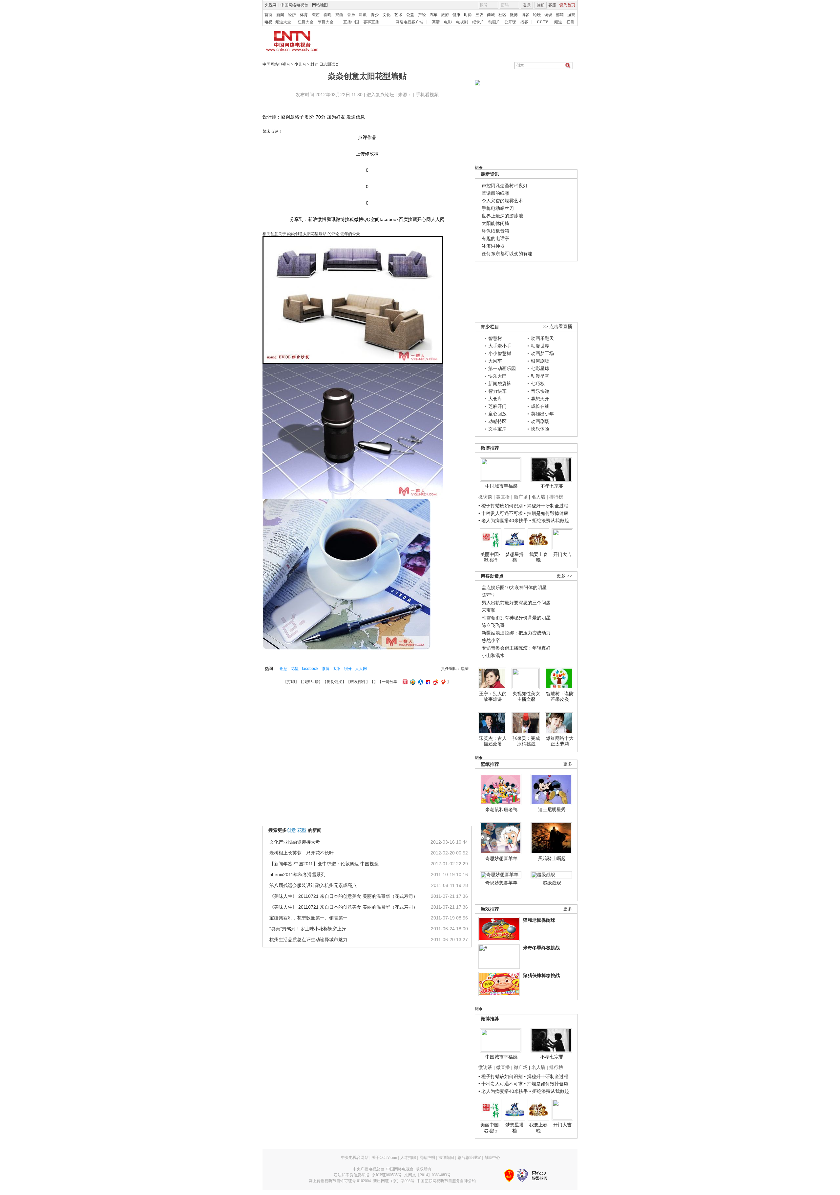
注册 (541, 5)
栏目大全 (305, 22)
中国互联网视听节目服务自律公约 (446, 1181)
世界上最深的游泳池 (502, 215)
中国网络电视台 (294, 5)
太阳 (337, 668)
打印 (291, 681)
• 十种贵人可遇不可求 (501, 513)
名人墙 (538, 496)
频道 (558, 22)
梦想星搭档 (514, 557)
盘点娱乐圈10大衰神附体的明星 (514, 587)
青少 (375, 14)
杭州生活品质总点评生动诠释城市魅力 (308, 939)
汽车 (433, 14)
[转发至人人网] (419, 681)
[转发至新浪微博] (434, 681)
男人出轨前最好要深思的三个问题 (516, 602)
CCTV (542, 22)
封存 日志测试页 (324, 64)
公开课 (510, 22)
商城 (491, 14)
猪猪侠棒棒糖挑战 (541, 975)
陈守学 (488, 595)
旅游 (445, 14)
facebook (310, 668)
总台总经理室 (469, 1157)
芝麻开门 (497, 406)
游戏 (571, 14)
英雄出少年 (542, 413)
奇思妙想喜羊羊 (501, 858)
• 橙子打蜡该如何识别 (500, 505)
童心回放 (497, 413)
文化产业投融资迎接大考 (294, 842)
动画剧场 (540, 421)
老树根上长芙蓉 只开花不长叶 (301, 852)
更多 (567, 764)
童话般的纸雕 (495, 193)
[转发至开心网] (404, 681)
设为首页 (567, 5)
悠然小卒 (491, 640)
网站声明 (427, 1157)
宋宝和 (488, 610)
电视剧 (462, 22)
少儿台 (300, 64)
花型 (295, 668)
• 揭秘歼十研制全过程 (546, 505)
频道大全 (283, 22)
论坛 (537, 14)
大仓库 (495, 398)
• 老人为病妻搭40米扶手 (503, 520)
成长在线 (540, 406)
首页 (268, 14)
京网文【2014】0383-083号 (427, 1175)
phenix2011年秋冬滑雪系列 (297, 874)
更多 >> (564, 575)
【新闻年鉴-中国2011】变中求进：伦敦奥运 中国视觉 (324, 863)
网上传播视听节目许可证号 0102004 (340, 1181)
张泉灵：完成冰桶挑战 (526, 741)
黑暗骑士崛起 (552, 858)
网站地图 (320, 5)
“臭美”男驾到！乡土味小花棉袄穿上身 (307, 928)
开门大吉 (562, 554)
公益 (410, 14)
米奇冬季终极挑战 (541, 947)
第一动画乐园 (502, 368)
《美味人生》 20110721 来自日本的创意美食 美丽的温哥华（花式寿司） (343, 896)
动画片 (494, 22)
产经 (422, 14)
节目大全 (325, 22)
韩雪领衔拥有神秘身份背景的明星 (516, 617)
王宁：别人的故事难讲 (493, 696)
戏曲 (339, 14)
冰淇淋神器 (493, 246)
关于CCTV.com (384, 1157)
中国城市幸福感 (501, 486)
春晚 (327, 14)
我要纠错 (311, 681)
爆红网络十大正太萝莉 (560, 741)
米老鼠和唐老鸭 (501, 809)
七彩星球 (540, 368)
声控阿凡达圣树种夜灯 (505, 185)
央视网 (271, 5)
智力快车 (497, 391)
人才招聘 (408, 1157)
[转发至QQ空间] (412, 681)
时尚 (468, 14)
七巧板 (538, 383)
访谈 (548, 14)
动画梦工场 (542, 353)
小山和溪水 (493, 655)
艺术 (398, 14)
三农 (479, 14)
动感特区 (497, 421)
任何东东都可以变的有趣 (507, 253)
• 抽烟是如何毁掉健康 (546, 513)
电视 (268, 22)
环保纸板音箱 (495, 230)
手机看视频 (427, 94)
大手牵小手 (499, 345)
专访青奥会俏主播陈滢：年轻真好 (516, 648)
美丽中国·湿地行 (490, 557)
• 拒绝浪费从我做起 (549, 520)
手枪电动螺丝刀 (498, 208)
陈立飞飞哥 (493, 625)
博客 (525, 14)
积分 (348, 668)
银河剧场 (540, 361)
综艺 (316, 14)
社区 (502, 14)
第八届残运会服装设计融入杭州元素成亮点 (313, 885)
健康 (456, 14)
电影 (448, 22)
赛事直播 (371, 22)
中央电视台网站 (354, 1157)
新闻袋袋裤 (499, 383)
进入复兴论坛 (380, 94)
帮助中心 (492, 1157)
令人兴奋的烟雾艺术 (502, 200)
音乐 (351, 14)
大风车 (495, 361)
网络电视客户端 (409, 22)
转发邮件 (358, 681)
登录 (527, 5)
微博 (514, 14)
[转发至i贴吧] (427, 681)
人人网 (361, 668)
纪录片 (478, 22)
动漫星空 (540, 376)
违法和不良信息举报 (351, 1175)
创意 (283, 668)
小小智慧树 (499, 353)
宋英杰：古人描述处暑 (493, 741)
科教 (363, 14)
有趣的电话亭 (495, 238)
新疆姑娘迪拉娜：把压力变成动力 (516, 632)
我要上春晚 (538, 557)
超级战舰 (552, 882)
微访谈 (485, 496)
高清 (436, 22)
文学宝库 (497, 429)
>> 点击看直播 (557, 326)
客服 (552, 5)
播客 (524, 22)
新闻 (280, 14)
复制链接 (334, 681)
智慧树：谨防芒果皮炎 (560, 696)
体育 (304, 14)
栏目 (570, 22)
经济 (292, 14)
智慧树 (495, 338)
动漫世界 (540, 345)
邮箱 (560, 14)
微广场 (521, 496)
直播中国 (351, 22)
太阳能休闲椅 (495, 223)
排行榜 (556, 496)
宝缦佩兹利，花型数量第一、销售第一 (308, 917)
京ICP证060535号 (387, 1175)
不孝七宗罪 (551, 486)
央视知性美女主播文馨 (526, 696)
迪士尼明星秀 (552, 809)
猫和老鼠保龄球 (539, 920)
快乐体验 (540, 429)
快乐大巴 (497, 376)
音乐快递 (540, 391)
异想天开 (540, 398)
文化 (386, 14)
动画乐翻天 (542, 338)
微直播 (503, 496)
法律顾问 (446, 1157)
